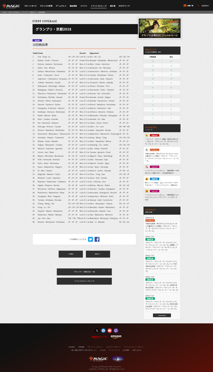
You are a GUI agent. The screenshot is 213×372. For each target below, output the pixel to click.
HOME (4, 12)
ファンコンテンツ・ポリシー (134, 347)
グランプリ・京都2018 (29, 12)
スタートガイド (30, 6)
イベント (83, 6)
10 (153, 79)
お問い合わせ (137, 350)
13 (153, 65)
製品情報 (73, 6)
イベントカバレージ (99, 6)
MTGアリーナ (124, 6)
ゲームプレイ (61, 6)
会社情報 (126, 350)
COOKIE (103, 350)
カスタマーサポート (113, 347)
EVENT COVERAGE (14, 12)
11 (153, 74)
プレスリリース (114, 350)
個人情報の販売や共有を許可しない (84, 350)
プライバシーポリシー (95, 347)
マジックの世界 (46, 6)
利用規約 (72, 347)
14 (153, 61)
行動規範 (81, 347)
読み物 (112, 6)
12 (153, 70)
